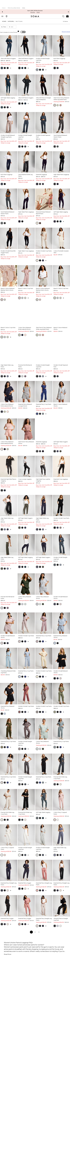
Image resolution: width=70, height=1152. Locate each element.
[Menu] (2, 16)
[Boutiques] (6, 16)
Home (4, 21)
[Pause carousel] (68, 12)
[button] (67, 16)
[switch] (23, 32)
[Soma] (35, 16)
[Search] (63, 16)
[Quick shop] (10, 68)
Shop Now (32, 12)
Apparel (11, 21)
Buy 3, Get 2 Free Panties (35, 10)
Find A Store (66, 31)
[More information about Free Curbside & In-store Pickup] (18, 31)
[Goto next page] (38, 932)
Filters (4, 27)
